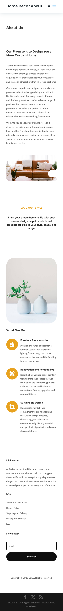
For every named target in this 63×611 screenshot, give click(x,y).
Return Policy (12, 507)
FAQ (8, 523)
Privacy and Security (16, 518)
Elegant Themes (31, 602)
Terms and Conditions (17, 502)
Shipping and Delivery (16, 513)
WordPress (32, 606)
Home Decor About (24, 6)
